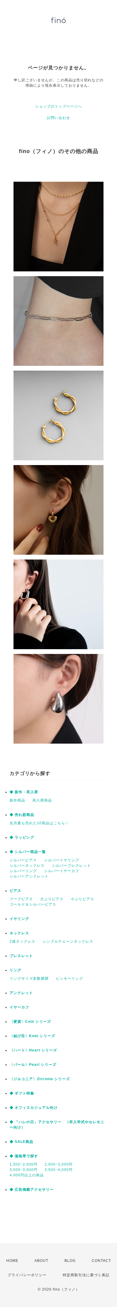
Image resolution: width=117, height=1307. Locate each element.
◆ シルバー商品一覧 (28, 852)
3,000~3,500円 (24, 1170)
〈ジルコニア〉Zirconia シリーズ (40, 1079)
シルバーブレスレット (71, 865)
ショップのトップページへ (58, 106)
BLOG (70, 1261)
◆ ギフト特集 (22, 1093)
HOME (12, 1261)
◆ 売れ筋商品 (22, 815)
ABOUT (41, 1261)
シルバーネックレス (27, 865)
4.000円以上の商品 (27, 1175)
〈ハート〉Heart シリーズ (33, 1050)
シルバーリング (23, 871)
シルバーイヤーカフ (61, 871)
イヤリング (19, 919)
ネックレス (19, 933)
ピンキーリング (69, 978)
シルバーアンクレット (29, 876)
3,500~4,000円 (59, 1170)
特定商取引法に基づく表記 (86, 1275)
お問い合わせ (58, 118)
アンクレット (21, 993)
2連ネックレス (22, 941)
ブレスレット (21, 956)
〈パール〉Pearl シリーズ (33, 1065)
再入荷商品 (42, 800)
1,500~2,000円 (24, 1164)
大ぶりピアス (52, 899)
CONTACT (101, 1261)
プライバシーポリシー (27, 1275)
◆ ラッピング (22, 837)
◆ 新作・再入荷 (24, 792)
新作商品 (17, 800)
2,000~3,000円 (59, 1164)
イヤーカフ (19, 1007)
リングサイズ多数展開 (29, 978)
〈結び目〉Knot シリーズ (32, 1036)
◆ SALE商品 (21, 1142)
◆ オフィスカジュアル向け (34, 1108)
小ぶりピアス (82, 899)
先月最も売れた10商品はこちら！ (39, 823)
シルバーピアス (23, 860)
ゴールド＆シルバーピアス (33, 904)
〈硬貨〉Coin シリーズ (30, 1021)
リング (15, 970)
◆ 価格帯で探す (24, 1156)
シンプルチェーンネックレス (68, 941)
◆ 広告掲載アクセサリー (32, 1189)
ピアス (15, 891)
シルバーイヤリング (61, 860)
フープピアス (21, 899)
